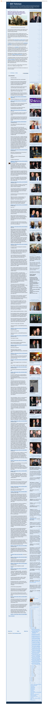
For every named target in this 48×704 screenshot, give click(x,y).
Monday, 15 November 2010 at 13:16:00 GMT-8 (19, 614)
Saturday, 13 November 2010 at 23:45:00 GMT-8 (19, 359)
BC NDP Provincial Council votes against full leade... (35, 638)
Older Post (26, 631)
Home (18, 631)
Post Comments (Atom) (17, 633)
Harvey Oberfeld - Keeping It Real (36, 692)
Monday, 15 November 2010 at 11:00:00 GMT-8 (19, 568)
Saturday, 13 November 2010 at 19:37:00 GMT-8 (19, 244)
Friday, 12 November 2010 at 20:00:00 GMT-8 (18, 121)
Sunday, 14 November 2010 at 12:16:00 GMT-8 (19, 460)
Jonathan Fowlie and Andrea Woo (17, 554)
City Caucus (32, 686)
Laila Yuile (32, 693)
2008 (31, 678)
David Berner (33, 688)
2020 (31, 614)
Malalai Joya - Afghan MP (35, 694)
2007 (31, 679)
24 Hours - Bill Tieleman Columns (36, 684)
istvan (12, 97)
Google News (33, 691)
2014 (31, 621)
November (33, 628)
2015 (31, 620)
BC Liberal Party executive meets (19, 39)
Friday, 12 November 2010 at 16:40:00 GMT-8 (18, 96)
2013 (31, 622)
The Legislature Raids (34, 696)
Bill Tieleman (15, 4)
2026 (31, 610)
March (33, 673)
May (32, 671)
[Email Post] (23, 73)
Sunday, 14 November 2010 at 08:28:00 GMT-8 (19, 372)
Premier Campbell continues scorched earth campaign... (36, 644)
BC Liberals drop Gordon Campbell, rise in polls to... (36, 642)
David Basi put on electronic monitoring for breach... (35, 652)
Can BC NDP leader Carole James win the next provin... (36, 648)
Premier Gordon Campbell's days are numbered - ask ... (36, 664)
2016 (31, 619)
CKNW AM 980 (33, 687)
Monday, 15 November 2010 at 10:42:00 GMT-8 (19, 563)
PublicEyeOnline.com (33, 518)
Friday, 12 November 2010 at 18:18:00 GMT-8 (18, 110)
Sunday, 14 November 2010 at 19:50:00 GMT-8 (19, 486)
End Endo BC (33, 689)
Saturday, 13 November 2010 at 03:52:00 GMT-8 (19, 161)
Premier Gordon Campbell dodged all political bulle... (36, 658)
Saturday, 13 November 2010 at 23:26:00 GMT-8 (19, 353)
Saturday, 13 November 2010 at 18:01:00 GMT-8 (19, 226)
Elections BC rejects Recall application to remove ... (35, 634)
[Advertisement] (14, 624)
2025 (31, 611)
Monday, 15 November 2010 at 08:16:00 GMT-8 (19, 557)
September (33, 666)
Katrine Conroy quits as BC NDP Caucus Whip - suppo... (36, 640)
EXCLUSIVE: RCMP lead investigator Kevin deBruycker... (35, 632)
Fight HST (32, 690)
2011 (31, 625)
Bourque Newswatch (34, 685)
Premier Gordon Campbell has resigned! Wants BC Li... (36, 660)
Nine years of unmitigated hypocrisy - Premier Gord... (36, 656)
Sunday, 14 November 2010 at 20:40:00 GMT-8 (19, 491)
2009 (31, 677)
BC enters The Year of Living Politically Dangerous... (36, 636)
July (32, 669)
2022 (31, 613)
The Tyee (32, 697)
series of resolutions (11, 59)
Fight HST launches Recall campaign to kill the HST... (35, 650)
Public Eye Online (33, 695)
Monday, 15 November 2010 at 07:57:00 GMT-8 (19, 545)
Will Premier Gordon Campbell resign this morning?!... (36, 662)
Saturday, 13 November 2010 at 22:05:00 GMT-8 (19, 328)
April (32, 672)
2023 (31, 612)
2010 (31, 626)
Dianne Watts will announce (17, 54)
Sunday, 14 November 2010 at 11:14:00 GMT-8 (19, 450)
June (32, 670)
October (33, 665)
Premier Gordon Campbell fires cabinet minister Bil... (35, 646)
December (33, 627)
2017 (31, 618)
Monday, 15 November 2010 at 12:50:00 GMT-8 (19, 596)
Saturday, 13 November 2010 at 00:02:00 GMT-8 (19, 149)
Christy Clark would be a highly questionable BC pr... (36, 630)
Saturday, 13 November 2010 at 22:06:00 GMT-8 (19, 335)
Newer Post (10, 631)
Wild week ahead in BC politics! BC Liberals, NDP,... (36, 654)
